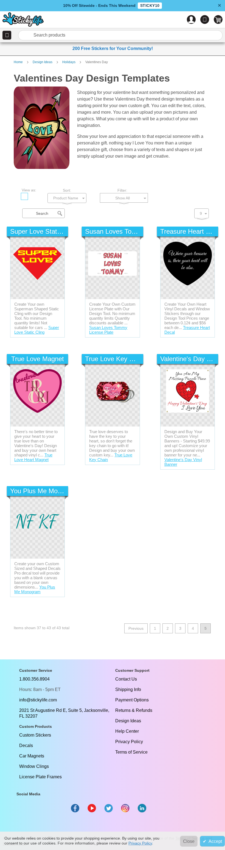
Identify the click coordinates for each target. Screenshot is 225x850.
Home (19, 62)
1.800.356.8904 (34, 679)
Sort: (67, 190)
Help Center (127, 731)
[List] (35, 196)
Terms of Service (131, 752)
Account (191, 19)
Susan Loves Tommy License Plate (108, 330)
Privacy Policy (129, 741)
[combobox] (123, 35)
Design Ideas (43, 62)
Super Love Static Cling (36, 330)
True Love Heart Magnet (33, 457)
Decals (26, 745)
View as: (29, 190)
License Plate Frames (40, 776)
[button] (6, 35)
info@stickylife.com (38, 700)
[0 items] (218, 19)
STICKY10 (149, 5)
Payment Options (132, 700)
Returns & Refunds (133, 710)
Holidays (69, 62)
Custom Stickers (35, 735)
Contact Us (126, 679)
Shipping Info (128, 689)
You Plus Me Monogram (34, 589)
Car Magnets (31, 756)
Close (189, 841)
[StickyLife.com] (23, 20)
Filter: (122, 190)
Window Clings (34, 766)
